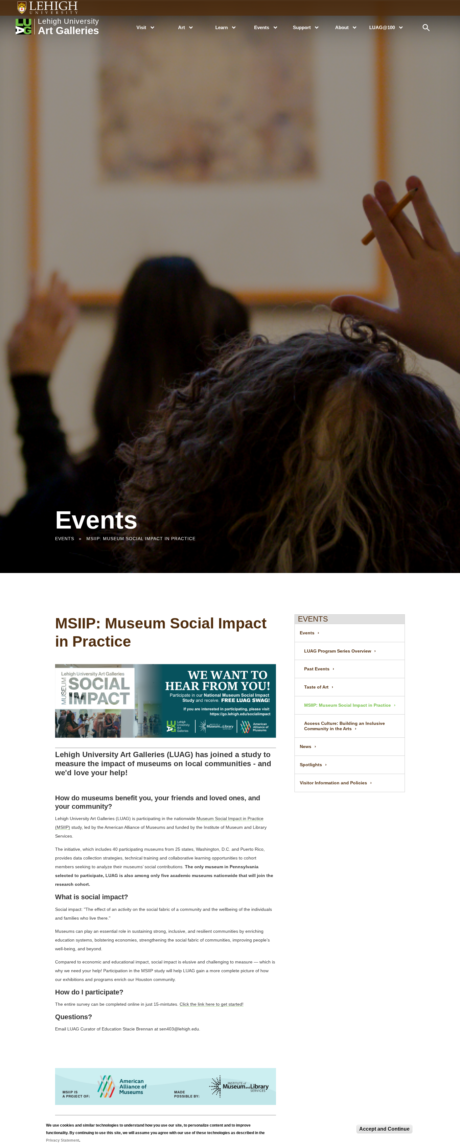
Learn (221, 27)
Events (261, 27)
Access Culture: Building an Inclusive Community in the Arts (344, 726)
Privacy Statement (62, 1140)
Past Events (317, 668)
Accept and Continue (384, 1129)
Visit (141, 27)
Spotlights (311, 764)
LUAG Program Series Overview (337, 650)
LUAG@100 (382, 27)
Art (181, 27)
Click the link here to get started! (211, 1004)
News (305, 746)
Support (302, 27)
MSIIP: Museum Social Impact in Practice (347, 705)
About (342, 27)
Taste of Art (316, 686)
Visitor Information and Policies (333, 782)
